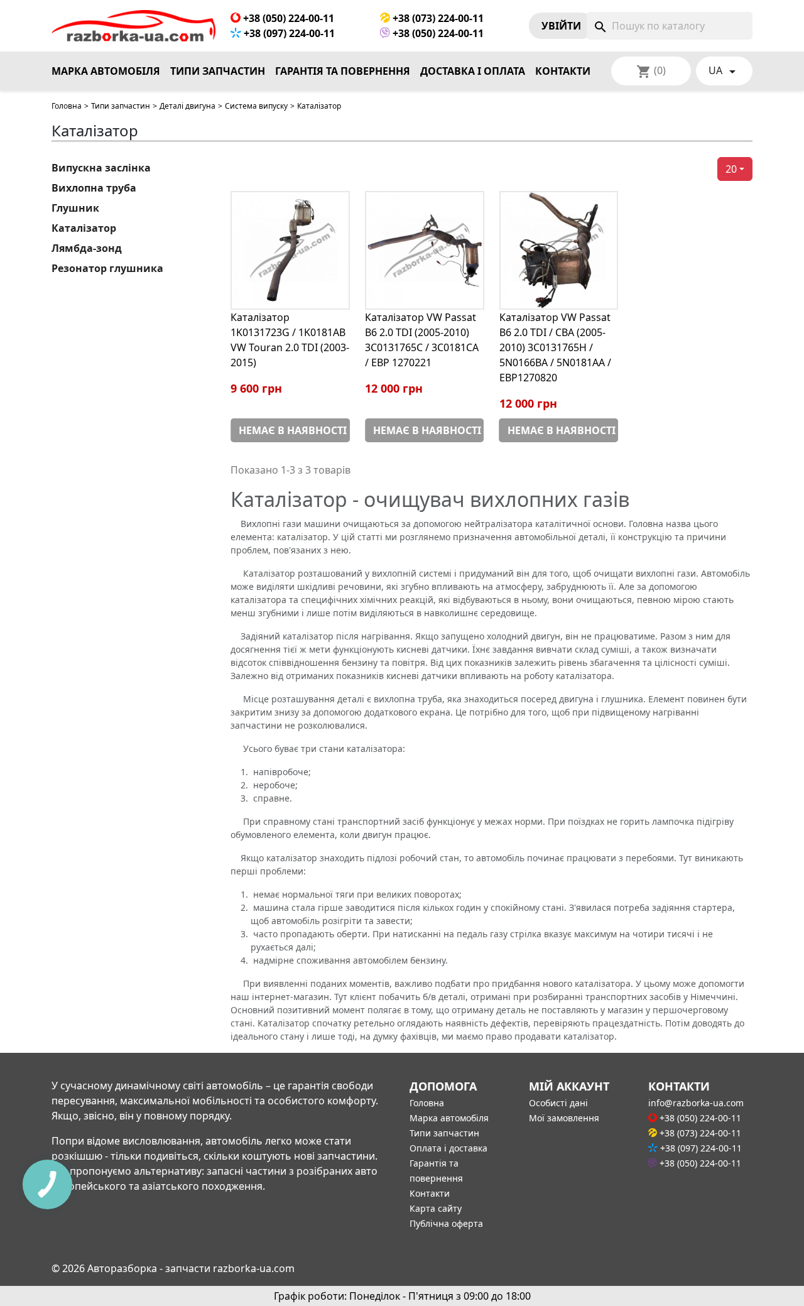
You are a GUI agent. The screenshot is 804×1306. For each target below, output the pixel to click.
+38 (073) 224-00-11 (437, 18)
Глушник (75, 208)
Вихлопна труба (94, 188)
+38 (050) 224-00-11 (287, 18)
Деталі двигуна (187, 106)
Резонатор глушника (107, 268)
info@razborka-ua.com (696, 1103)
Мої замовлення (564, 1118)
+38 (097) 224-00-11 (288, 33)
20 (731, 169)
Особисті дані (558, 1103)
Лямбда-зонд (87, 248)
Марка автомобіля (106, 71)
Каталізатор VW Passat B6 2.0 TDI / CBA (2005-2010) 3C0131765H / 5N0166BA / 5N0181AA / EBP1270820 (555, 347)
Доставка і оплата (472, 71)
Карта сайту (436, 1208)
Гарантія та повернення (342, 71)
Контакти (562, 71)
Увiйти (561, 26)
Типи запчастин (217, 71)
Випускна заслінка (101, 168)
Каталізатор (84, 228)
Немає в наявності (293, 430)
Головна (67, 106)
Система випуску (256, 106)
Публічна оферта (446, 1223)
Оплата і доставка (448, 1148)
